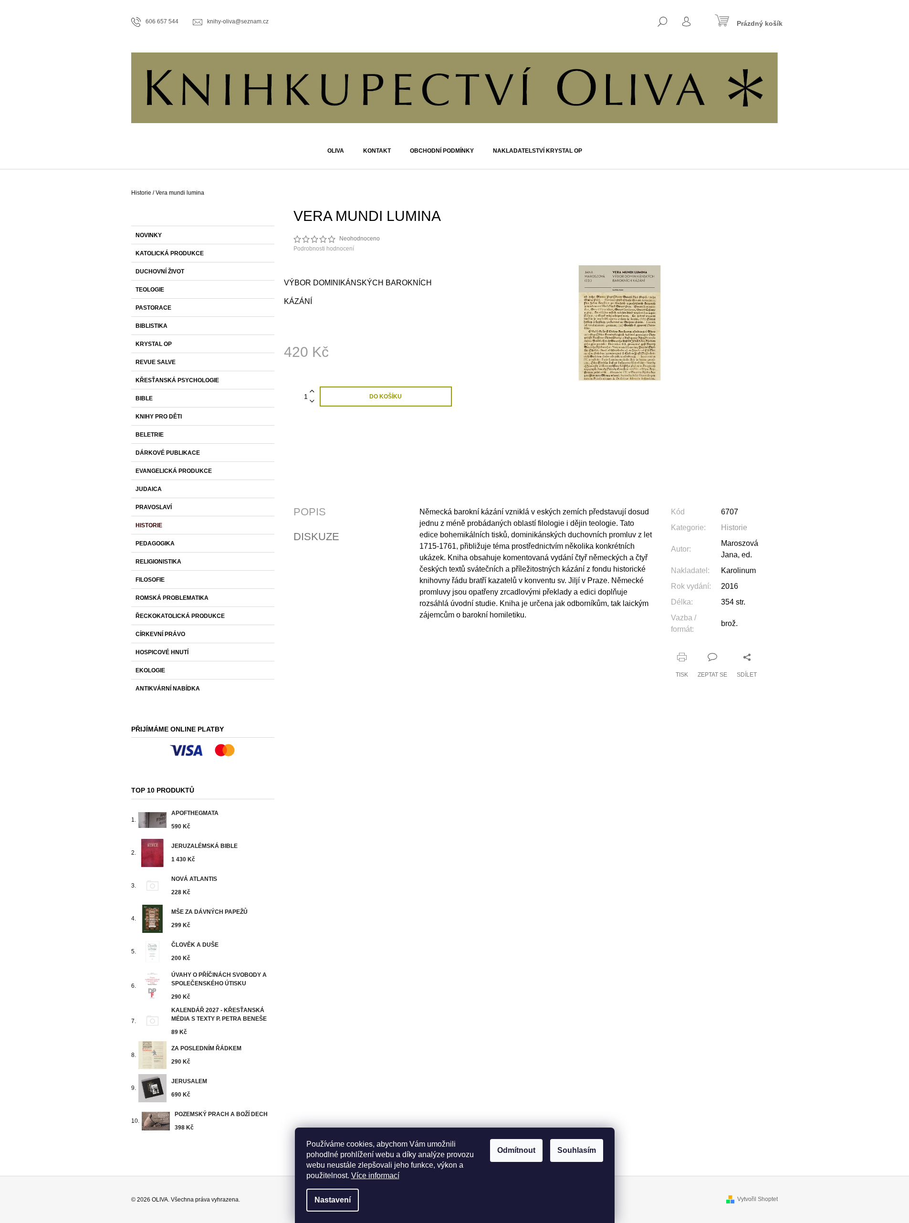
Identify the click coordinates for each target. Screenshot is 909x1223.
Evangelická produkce (174, 471)
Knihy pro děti (159, 416)
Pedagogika (155, 543)
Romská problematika (172, 598)
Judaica (149, 489)
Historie (149, 525)
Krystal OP (154, 344)
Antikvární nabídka (168, 688)
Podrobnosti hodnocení (323, 248)
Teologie (150, 289)
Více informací (375, 1175)
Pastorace (153, 307)
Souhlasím (576, 1150)
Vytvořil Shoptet (757, 1199)
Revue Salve (156, 362)
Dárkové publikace (168, 452)
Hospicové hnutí (162, 652)
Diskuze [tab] (316, 537)
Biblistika (151, 326)
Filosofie (150, 579)
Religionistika (158, 561)
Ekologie (150, 670)
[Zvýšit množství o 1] (312, 392)
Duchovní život (160, 271)
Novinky (149, 235)
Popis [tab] (309, 512)
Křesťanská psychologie (177, 380)
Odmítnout (516, 1150)
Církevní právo (160, 634)
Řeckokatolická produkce (180, 616)
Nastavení (332, 1200)
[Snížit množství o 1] (312, 402)
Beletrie (150, 434)
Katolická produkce (170, 253)
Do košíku (385, 396)
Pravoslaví (154, 507)
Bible (144, 398)
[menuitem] (336, 150)
